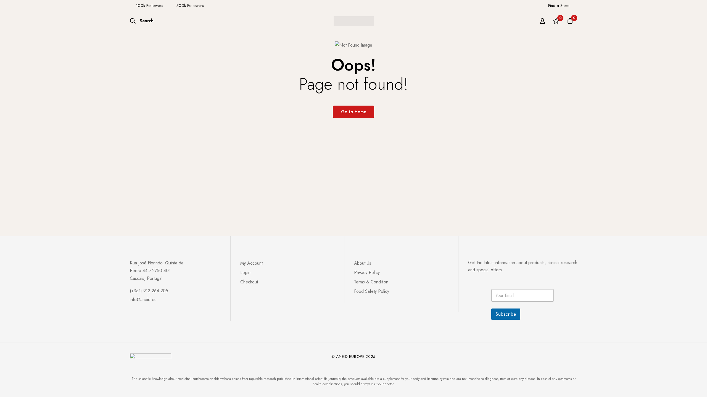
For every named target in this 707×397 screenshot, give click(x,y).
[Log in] (542, 21)
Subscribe (505, 314)
